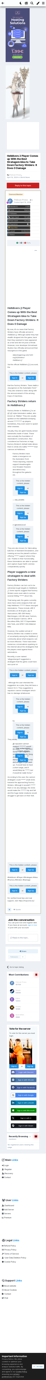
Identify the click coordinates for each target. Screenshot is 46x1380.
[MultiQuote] (9, 909)
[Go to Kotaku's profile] (12, 1007)
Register (8, 1169)
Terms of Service (11, 1254)
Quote (18, 909)
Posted (22, 202)
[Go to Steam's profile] (12, 991)
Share (23, 951)
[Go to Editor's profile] (12, 999)
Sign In (14, 378)
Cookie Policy (10, 1262)
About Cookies (10, 1290)
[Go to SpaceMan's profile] (12, 1016)
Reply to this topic (23, 185)
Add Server (9, 1209)
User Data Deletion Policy (15, 1258)
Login (6, 1165)
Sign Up (31, 378)
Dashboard (9, 1205)
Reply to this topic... (20, 938)
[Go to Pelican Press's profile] (10, 201)
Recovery (8, 1173)
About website (9, 1286)
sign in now (32, 925)
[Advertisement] (23, 136)
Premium (7, 1217)
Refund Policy (10, 1246)
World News (25, 177)
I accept (39, 1366)
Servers (7, 1213)
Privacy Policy (10, 1250)
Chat (6, 1298)
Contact (7, 1177)
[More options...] (35, 250)
